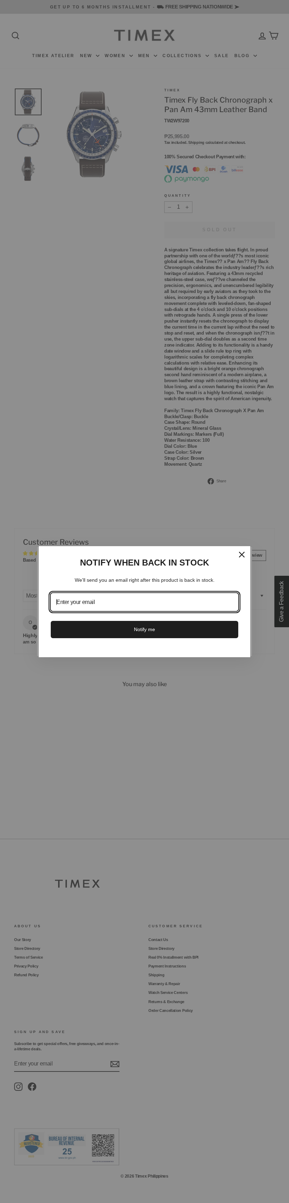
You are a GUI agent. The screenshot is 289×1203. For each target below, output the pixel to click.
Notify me (144, 629)
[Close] (241, 554)
